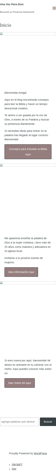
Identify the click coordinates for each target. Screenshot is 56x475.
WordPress (40, 453)
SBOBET (17, 464)
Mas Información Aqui (21, 272)
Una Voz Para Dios (12, 4)
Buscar (48, 421)
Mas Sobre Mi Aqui (19, 382)
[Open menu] (54, 8)
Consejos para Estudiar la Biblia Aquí (28, 152)
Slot (14, 468)
